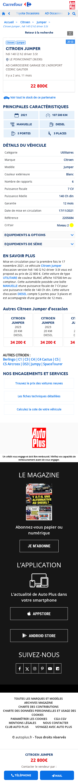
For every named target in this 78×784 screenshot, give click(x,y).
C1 (20, 359)
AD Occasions (54, 13)
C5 (57, 359)
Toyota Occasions (27, 13)
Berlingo (9, 359)
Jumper (42, 22)
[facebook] (19, 668)
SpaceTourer (53, 364)
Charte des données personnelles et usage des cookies (39, 713)
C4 (33, 359)
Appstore (42, 613)
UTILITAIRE (10, 278)
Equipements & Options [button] (24, 235)
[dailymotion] (57, 668)
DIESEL (22, 294)
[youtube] (50, 668)
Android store (42, 635)
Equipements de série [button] (23, 244)
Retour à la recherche (39, 32)
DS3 (26, 364)
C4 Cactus (44, 359)
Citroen (25, 22)
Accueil (9, 22)
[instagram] (35, 668)
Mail (58, 775)
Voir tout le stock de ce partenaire (33, 97)
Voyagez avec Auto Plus (53, 727)
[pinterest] (42, 668)
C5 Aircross (11, 364)
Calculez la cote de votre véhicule (39, 409)
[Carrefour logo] (17, 4)
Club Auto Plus (17, 727)
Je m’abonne (39, 546)
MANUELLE (10, 286)
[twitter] (27, 668)
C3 (26, 359)
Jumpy (36, 364)
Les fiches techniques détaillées (39, 396)
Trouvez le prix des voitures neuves (39, 383)
